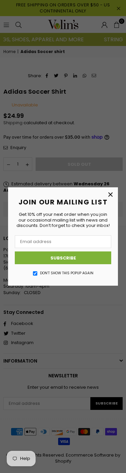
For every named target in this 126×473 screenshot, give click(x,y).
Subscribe (63, 258)
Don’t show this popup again (66, 273)
